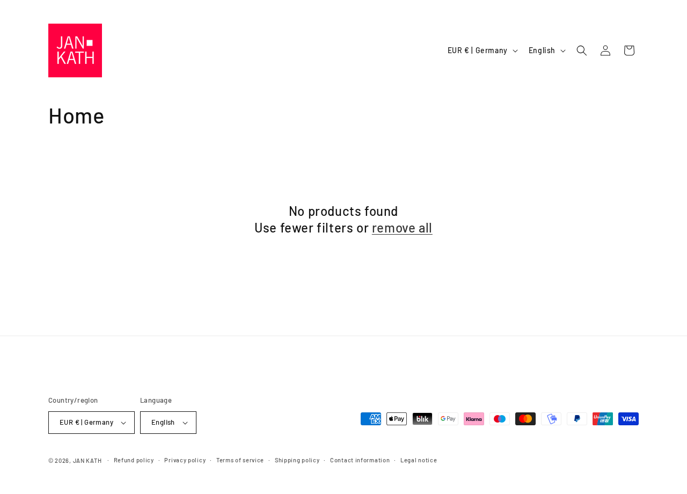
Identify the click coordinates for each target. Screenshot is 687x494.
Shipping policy (297, 459)
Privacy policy (185, 459)
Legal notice (418, 459)
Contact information (360, 459)
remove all (402, 227)
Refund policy (134, 459)
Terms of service (240, 459)
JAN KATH (87, 460)
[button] (582, 50)
